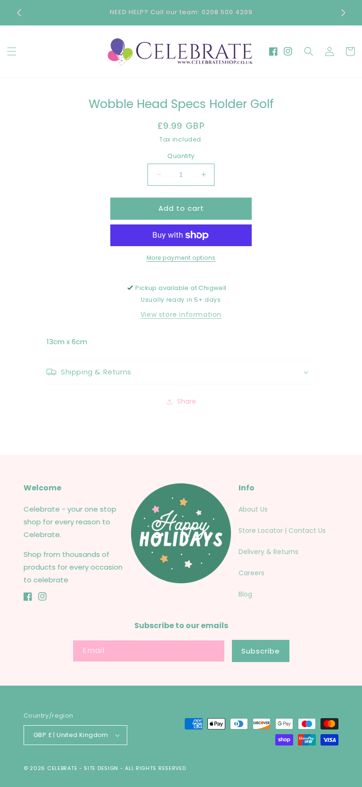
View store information (181, 314)
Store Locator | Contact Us (282, 530)
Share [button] (186, 401)
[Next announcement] (343, 12)
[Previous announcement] (18, 12)
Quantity (180, 155)
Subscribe (260, 651)
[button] (11, 51)
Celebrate (62, 768)
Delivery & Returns (268, 551)
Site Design (101, 768)
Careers (251, 573)
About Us (253, 509)
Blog (245, 594)
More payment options (181, 258)
